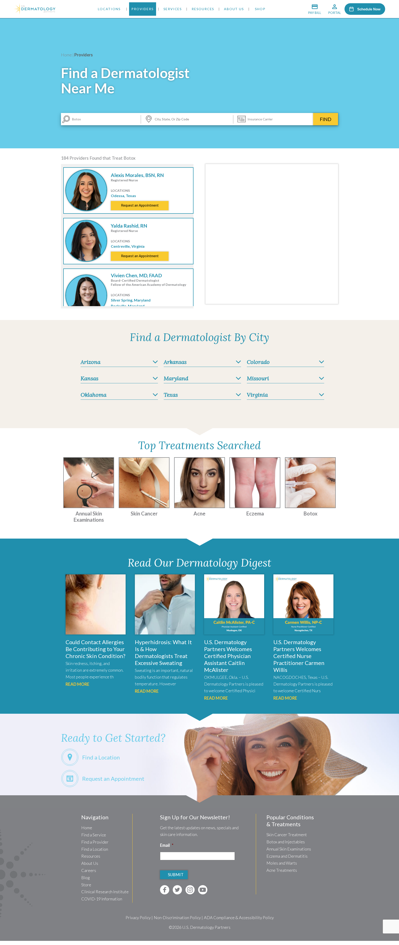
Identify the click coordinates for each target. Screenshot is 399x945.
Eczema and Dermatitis (287, 856)
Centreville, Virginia (128, 246)
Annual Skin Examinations (288, 848)
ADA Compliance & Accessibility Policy (239, 917)
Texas (171, 394)
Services (172, 9)
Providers (142, 9)
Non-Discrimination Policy (177, 917)
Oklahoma (93, 394)
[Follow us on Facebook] (164, 889)
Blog (85, 877)
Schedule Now (369, 9)
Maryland (176, 378)
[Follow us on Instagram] (190, 889)
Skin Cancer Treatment (286, 834)
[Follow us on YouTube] (202, 889)
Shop (260, 9)
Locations (109, 9)
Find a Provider (95, 841)
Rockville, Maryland (128, 306)
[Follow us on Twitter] (177, 889)
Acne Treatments (281, 870)
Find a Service (93, 834)
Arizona (90, 362)
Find (325, 119)
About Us (234, 9)
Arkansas (175, 362)
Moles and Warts (281, 863)
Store (86, 884)
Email (166, 845)
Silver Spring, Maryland (131, 300)
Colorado (258, 362)
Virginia (257, 394)
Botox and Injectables (285, 841)
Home (66, 54)
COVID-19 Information (101, 898)
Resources (203, 9)
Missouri (258, 378)
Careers (88, 870)
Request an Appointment (140, 205)
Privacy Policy (138, 917)
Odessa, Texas (123, 195)
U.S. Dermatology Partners (206, 927)
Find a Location (94, 849)
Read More (77, 684)
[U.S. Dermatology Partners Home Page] (34, 12)
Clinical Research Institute (105, 891)
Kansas (89, 378)
